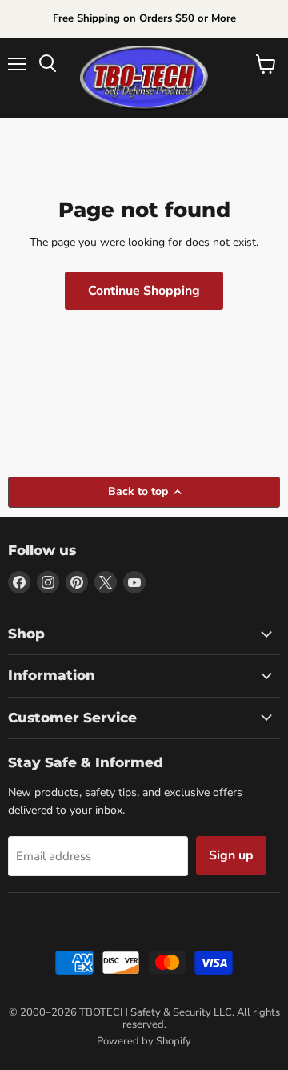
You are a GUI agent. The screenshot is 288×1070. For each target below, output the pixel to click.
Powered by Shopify (144, 1041)
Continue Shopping (144, 291)
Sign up (231, 855)
